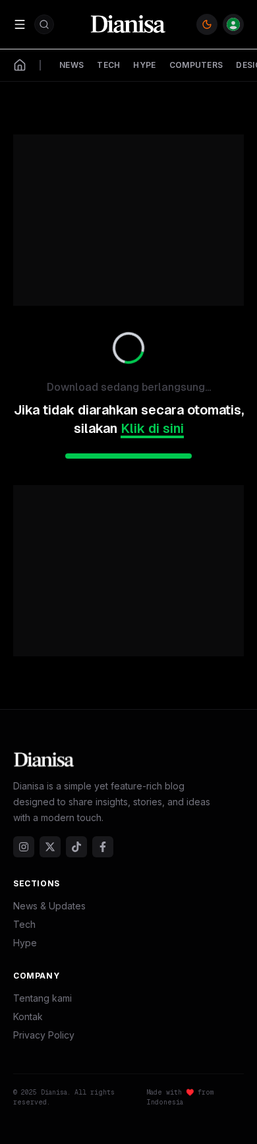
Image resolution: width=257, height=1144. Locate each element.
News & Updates (49, 905)
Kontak (28, 1016)
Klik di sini (152, 428)
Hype (25, 942)
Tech (24, 924)
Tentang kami (42, 998)
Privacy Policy (43, 1035)
